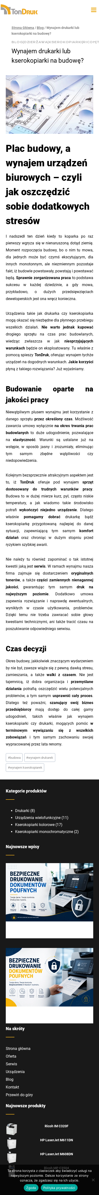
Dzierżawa (36, 42)
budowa (14, 757)
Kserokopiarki (65, 42)
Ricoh (89, 42)
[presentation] (49, 892)
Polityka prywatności (59, 1188)
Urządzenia (15, 1071)
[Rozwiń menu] (94, 9)
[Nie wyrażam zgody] (93, 1179)
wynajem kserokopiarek (25, 767)
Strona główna (18, 1048)
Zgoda (31, 1188)
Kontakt (12, 1087)
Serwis (11, 1064)
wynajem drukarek (39, 757)
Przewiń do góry (19, 1095)
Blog (17, 42)
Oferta (11, 1056)
